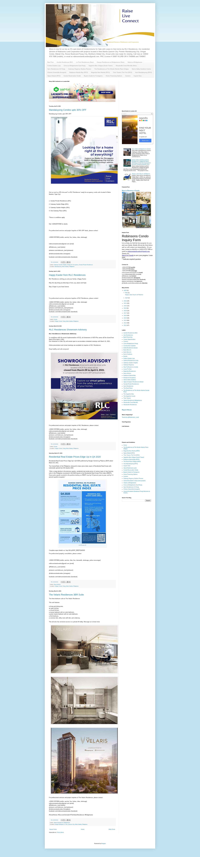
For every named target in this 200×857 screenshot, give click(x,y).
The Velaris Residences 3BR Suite (66, 594)
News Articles (57, 584)
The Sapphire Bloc (128, 394)
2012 (125, 325)
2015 (125, 318)
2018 (125, 310)
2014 (125, 320)
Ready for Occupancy (72, 264)
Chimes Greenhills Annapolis (56, 72)
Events (55, 319)
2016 (125, 315)
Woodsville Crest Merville (130, 402)
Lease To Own (127, 369)
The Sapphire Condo (129, 396)
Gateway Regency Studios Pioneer (79, 69)
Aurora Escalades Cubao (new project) (134, 480)
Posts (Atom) (60, 832)
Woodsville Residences (130, 404)
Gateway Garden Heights (60, 264)
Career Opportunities (129, 339)
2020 (125, 306)
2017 (125, 313)
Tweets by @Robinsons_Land (130, 417)
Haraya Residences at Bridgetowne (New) (110, 62)
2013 (125, 323)
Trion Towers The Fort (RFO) (122, 72)
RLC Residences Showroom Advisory (68, 329)
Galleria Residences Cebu (130, 360)
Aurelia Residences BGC (65, 62)
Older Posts (112, 829)
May (126, 292)
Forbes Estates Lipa (54, 65)
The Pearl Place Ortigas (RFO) (132, 461)
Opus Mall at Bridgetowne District (141, 149)
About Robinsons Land (129, 468)
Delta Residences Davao (130, 348)
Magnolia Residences (129, 371)
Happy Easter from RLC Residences (67, 275)
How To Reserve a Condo (130, 367)
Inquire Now (138, 76)
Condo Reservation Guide (72, 76)
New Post (50, 62)
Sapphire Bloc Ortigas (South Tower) (101, 65)
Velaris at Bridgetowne (135, 62)
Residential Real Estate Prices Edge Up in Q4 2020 (75, 456)
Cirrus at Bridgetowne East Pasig (74, 65)
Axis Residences (128, 335)
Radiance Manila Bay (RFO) (78, 72)
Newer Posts (53, 829)
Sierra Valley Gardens (129, 379)
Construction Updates (129, 345)
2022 (125, 301)
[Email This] (62, 262)
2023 (125, 290)
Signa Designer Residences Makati (133, 382)
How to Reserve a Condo (130, 190)
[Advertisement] (137, 94)
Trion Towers (127, 398)
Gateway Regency (128, 365)
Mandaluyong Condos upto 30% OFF (67, 110)
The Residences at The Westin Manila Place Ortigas (111, 69)
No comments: (55, 262)
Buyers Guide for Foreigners (93, 76)
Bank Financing (127, 337)
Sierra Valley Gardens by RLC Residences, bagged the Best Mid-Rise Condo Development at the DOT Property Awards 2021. (141, 162)
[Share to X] (66, 262)
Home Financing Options (114, 76)
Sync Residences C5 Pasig (56, 69)
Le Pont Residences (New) (85, 62)
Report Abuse (127, 410)
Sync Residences (128, 386)
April (126, 298)
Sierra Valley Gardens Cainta (141, 69)
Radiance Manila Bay (129, 375)
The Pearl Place (127, 388)
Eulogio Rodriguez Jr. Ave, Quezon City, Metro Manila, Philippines (71, 824)
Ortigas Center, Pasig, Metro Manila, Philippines (67, 321)
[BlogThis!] (64, 262)
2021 (125, 303)
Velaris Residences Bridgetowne (62, 822)
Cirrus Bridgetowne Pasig (130, 343)
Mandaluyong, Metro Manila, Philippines (64, 266)
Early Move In (127, 350)
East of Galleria (127, 354)
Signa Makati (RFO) (54, 76)
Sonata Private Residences (86, 264)
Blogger (103, 843)
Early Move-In (127, 352)
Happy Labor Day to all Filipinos (141, 174)
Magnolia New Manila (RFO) (100, 72)
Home (82, 829)
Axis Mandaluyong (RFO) (143, 72)
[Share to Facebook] (68, 262)
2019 (125, 308)
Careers (128, 76)
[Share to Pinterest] (70, 262)
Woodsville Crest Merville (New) (126, 65)
